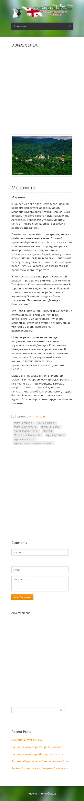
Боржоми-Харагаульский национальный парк (41, 761)
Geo (70, 5)
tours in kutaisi (46, 422)
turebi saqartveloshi (26, 431)
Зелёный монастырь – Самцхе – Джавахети (39, 768)
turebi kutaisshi (50, 426)
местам (47, 431)
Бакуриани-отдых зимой (27, 740)
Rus (62, 5)
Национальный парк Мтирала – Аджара (37, 747)
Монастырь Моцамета (27, 435)
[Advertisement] (42, 89)
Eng (55, 5)
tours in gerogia (23, 422)
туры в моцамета (24, 439)
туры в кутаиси (55, 435)
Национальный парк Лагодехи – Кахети (37, 754)
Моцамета (23, 188)
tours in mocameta (25, 426)
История (40, 416)
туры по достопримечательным (33, 443)
